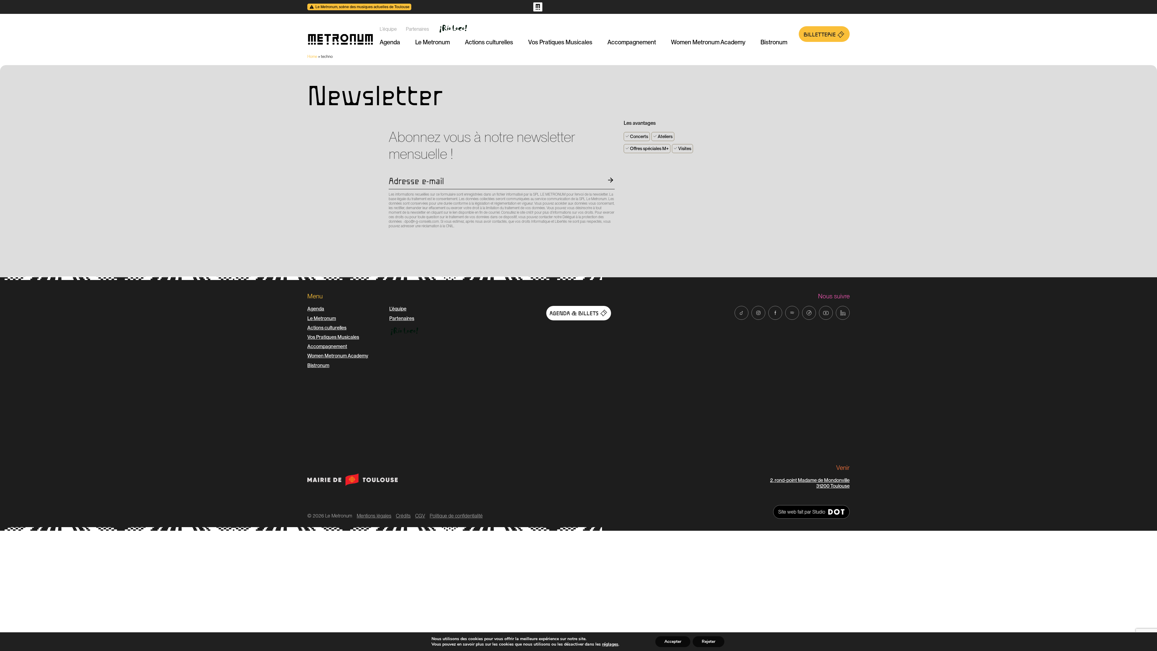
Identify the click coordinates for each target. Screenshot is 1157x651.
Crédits (403, 516)
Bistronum (773, 42)
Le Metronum (432, 42)
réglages (610, 644)
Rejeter (708, 641)
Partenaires (417, 29)
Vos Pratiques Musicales (560, 42)
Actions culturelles (489, 42)
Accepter (672, 641)
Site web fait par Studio (801, 512)
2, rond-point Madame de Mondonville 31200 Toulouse (810, 483)
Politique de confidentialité (456, 516)
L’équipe (388, 29)
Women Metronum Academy (708, 42)
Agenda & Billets (574, 313)
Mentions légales (374, 516)
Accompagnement (631, 42)
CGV (420, 516)
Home (312, 56)
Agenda (390, 42)
